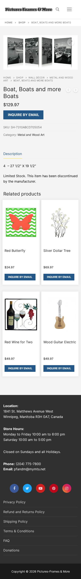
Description (12, 154)
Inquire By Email (23, 115)
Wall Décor (36, 77)
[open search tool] (57, 9)
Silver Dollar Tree (56, 251)
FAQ (6, 541)
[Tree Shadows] (75, 90)
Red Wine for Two (19, 342)
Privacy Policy (14, 502)
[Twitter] (27, 488)
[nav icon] (69, 9)
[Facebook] (14, 488)
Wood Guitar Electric (59, 342)
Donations (11, 550)
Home (8, 22)
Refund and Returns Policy (24, 512)
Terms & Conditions (18, 531)
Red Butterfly (15, 251)
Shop (22, 22)
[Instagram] (66, 488)
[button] (71, 42)
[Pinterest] (53, 488)
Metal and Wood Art (31, 134)
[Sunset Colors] (68, 90)
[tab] (12, 154)
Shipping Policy (15, 521)
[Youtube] (40, 488)
